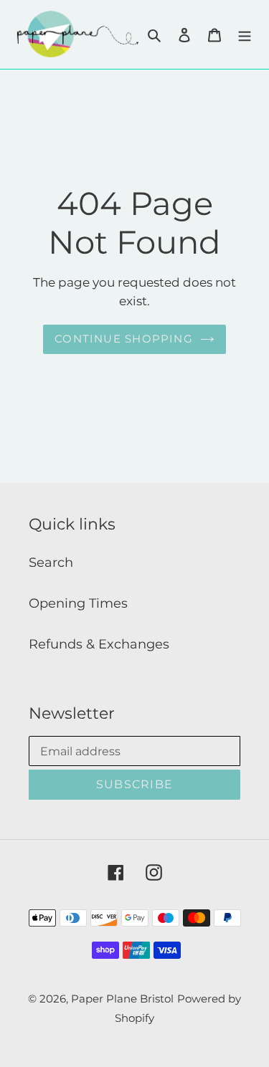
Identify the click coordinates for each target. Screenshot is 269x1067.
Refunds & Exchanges (99, 644)
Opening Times (78, 603)
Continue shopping (124, 338)
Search (51, 562)
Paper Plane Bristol (122, 998)
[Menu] (245, 34)
